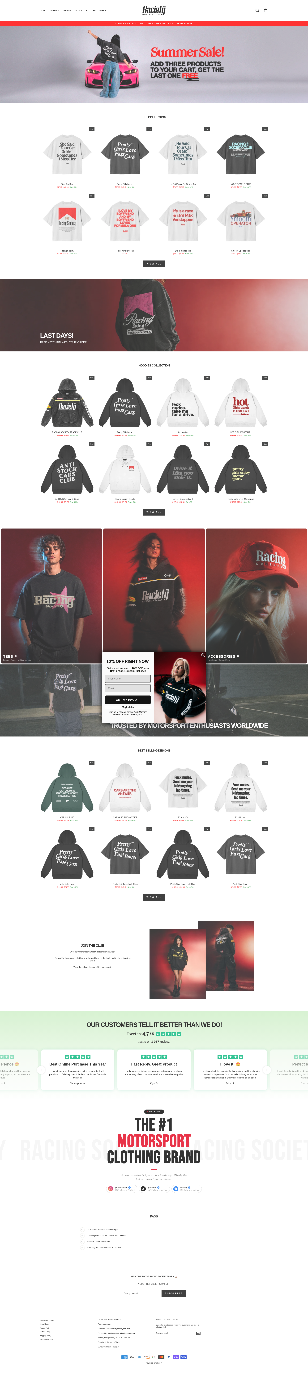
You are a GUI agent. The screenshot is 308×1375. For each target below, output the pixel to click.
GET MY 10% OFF (128, 699)
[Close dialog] (203, 655)
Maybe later (128, 707)
